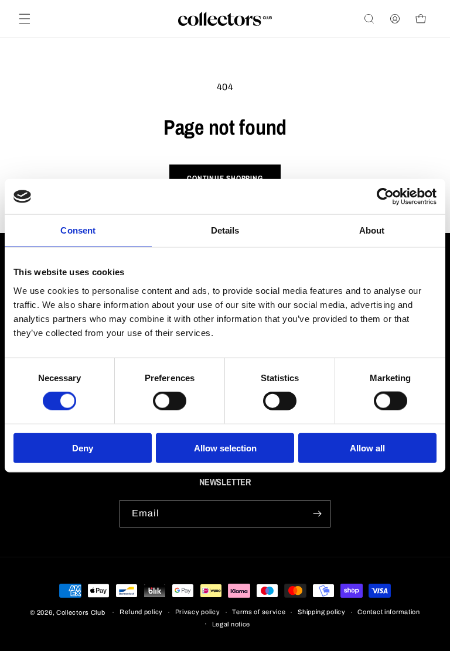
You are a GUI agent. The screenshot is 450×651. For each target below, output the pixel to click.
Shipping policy (322, 611)
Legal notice (231, 624)
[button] (25, 19)
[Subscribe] (317, 513)
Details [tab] (225, 230)
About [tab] (372, 230)
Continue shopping (224, 178)
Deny (82, 448)
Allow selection (225, 448)
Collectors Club (80, 612)
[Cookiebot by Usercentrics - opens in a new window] (385, 196)
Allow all (367, 448)
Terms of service (258, 611)
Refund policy (141, 611)
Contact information (388, 611)
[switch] (169, 401)
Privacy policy (197, 611)
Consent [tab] (78, 230)
